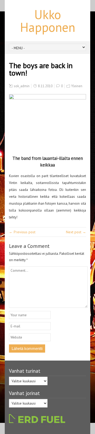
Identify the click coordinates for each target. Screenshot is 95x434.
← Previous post (22, 232)
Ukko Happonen (47, 20)
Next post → (76, 232)
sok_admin (22, 86)
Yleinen (76, 86)
